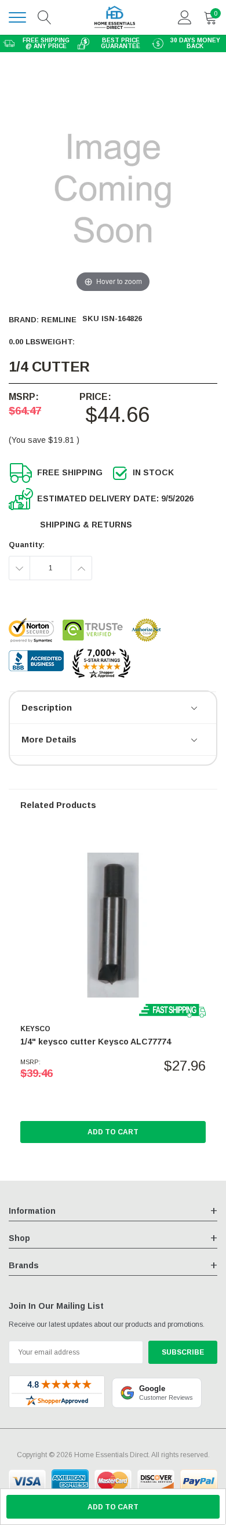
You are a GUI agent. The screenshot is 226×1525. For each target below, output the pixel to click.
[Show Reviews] (195, 709)
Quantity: (27, 544)
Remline (58, 319)
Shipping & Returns (86, 524)
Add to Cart (113, 1132)
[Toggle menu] (17, 17)
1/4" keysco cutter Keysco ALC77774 (95, 1041)
